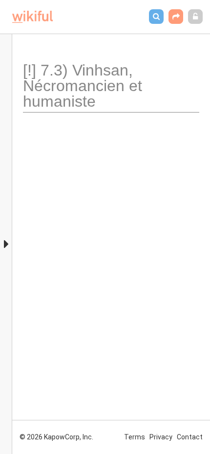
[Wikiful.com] (32, 17)
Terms (134, 437)
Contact (190, 437)
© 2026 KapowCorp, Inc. (56, 437)
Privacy (160, 437)
